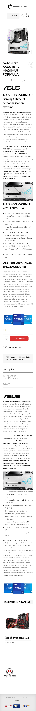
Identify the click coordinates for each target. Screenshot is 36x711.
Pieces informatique (16, 359)
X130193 (18, 700)
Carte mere (8, 636)
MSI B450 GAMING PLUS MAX (17, 638)
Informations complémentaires (11, 377)
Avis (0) (6, 384)
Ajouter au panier (19, 338)
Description (8, 369)
